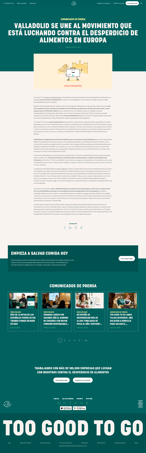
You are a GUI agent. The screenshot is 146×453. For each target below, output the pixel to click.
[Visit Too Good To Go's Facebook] (64, 227)
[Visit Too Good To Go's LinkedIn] (59, 403)
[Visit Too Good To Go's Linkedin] (70, 227)
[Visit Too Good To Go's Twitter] (75, 227)
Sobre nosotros (22, 3)
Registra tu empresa (103, 3)
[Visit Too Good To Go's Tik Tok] (75, 403)
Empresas (33, 3)
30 (86, 340)
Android (64, 169)
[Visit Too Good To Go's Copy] (81, 227)
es (141, 3)
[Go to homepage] (74, 3)
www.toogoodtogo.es (53, 97)
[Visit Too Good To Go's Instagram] (64, 403)
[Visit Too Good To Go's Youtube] (81, 403)
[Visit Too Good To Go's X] (86, 403)
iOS (58, 169)
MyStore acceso (119, 3)
